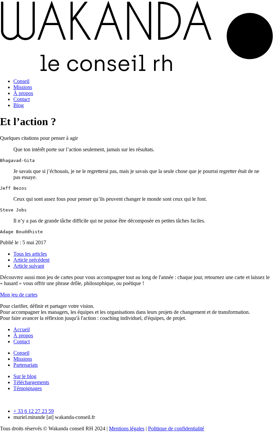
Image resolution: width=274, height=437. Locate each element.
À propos (23, 93)
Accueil (21, 329)
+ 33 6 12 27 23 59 (33, 411)
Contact (21, 99)
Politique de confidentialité (176, 428)
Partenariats (25, 365)
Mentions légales (126, 428)
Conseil (21, 81)
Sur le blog (24, 376)
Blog (18, 105)
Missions (22, 87)
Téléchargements (31, 382)
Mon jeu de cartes (18, 294)
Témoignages (27, 388)
